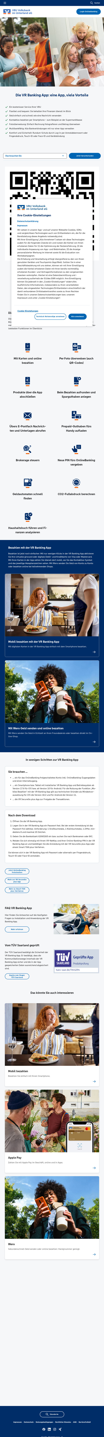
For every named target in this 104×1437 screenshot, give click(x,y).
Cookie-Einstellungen (27, 311)
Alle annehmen (77, 317)
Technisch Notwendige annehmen (50, 317)
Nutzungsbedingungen (44, 1422)
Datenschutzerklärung (27, 221)
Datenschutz (29, 1422)
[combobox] (35, 155)
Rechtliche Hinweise (63, 1422)
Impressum (17, 1422)
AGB (75, 1422)
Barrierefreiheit (85, 1422)
